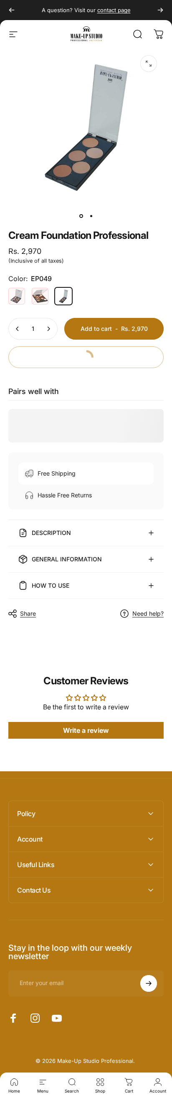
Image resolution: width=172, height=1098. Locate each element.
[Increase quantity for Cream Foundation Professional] (48, 328)
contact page (114, 10)
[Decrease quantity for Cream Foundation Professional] (17, 328)
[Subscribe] (148, 983)
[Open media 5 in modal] (148, 63)
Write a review (86, 730)
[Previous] (12, 10)
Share (28, 613)
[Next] (160, 10)
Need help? (148, 613)
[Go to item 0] (81, 216)
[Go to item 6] (91, 216)
